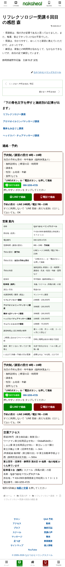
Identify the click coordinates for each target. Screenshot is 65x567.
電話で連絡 (48, 197)
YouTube (32, 550)
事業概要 (48, 541)
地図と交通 (22, 488)
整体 (48, 536)
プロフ (17, 528)
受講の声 (48, 532)
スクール (17, 532)
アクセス (17, 523)
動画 (48, 523)
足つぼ (17, 541)
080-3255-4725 (30, 185)
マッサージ (17, 536)
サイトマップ (17, 545)
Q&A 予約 (48, 519)
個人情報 (48, 545)
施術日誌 (48, 528)
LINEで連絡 (19, 197)
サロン (17, 519)
